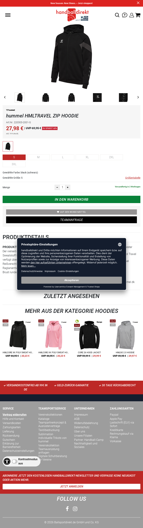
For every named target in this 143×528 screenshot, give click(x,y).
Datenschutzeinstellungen (18, 450)
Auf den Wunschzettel (73, 212)
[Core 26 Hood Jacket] (89, 339)
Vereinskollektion (48, 445)
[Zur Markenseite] (10, 110)
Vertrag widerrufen (15, 414)
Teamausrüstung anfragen (48, 450)
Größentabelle (132, 178)
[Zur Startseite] (71, 14)
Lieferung (8, 431)
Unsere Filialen (83, 435)
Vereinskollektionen (50, 414)
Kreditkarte (116, 430)
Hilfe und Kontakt (13, 419)
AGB (77, 419)
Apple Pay (116, 419)
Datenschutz (81, 427)
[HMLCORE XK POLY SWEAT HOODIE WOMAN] (18, 339)
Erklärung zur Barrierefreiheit (11, 445)
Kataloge (43, 419)
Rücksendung (11, 435)
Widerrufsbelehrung (86, 423)
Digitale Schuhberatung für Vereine (52, 457)
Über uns (79, 431)
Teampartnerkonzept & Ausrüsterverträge (52, 424)
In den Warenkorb (71, 199)
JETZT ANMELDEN (71, 486)
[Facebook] (67, 509)
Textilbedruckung (48, 430)
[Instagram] (75, 509)
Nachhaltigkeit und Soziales (85, 445)
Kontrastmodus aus (27, 461)
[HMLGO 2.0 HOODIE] (125, 339)
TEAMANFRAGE (71, 220)
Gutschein (9, 439)
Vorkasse (115, 441)
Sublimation (45, 434)
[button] (8, 15)
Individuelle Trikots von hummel (52, 439)
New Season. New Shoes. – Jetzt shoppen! (72, 3)
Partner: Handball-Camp (89, 439)
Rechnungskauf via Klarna (121, 435)
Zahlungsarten (12, 427)
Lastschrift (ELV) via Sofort (122, 424)
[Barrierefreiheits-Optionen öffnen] (7, 461)
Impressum (81, 414)
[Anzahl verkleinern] (57, 187)
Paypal (114, 414)
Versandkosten (12, 423)
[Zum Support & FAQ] (124, 14)
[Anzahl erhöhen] (67, 187)
